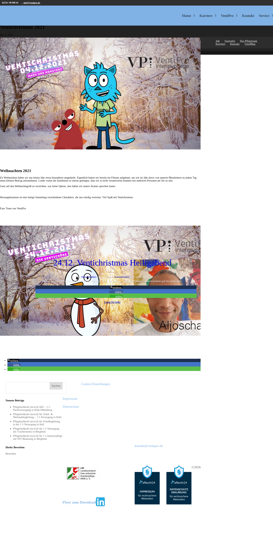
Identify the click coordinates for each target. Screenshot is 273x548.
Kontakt (248, 16)
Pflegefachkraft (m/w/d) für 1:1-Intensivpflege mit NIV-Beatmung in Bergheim (37, 437)
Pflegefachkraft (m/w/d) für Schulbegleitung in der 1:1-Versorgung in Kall (36, 423)
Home (186, 16)
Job (218, 41)
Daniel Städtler (88, 276)
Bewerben (11, 453)
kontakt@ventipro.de (149, 446)
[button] (116, 287)
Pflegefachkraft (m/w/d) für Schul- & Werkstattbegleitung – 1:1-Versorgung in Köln (37, 416)
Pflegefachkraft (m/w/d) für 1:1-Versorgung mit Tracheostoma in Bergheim (36, 430)
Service (264, 16)
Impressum (70, 398)
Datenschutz (71, 406)
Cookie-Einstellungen (95, 384)
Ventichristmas (121, 276)
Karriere (205, 16)
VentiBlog (249, 44)
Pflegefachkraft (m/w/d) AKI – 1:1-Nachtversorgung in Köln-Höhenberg (32, 408)
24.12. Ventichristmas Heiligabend (112, 262)
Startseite (230, 41)
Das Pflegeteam (248, 41)
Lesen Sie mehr (112, 302)
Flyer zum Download (79, 502)
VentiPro (227, 16)
